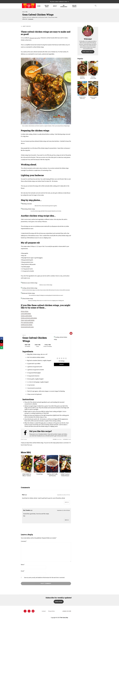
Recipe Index (47, 6)
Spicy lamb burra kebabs (27, 322)
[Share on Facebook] (1, 338)
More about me (87, 51)
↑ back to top (66, 611)
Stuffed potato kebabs (26, 324)
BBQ (26, 12)
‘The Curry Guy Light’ (34, 38)
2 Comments (30, 19)
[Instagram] (29, 611)
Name (23, 564)
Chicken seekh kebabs (26, 316)
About (55, 6)
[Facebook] (25, 611)
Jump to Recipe (26, 26)
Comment (24, 541)
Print (61, 364)
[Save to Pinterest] (1, 344)
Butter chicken (24, 311)
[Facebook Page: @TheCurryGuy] (25, 433)
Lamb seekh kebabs (26, 313)
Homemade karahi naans (27, 327)
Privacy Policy (51, 611)
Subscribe (58, 601)
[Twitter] (33, 611)
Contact (44, 611)
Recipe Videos (74, 6)
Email (23, 571)
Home (38, 6)
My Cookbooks (63, 6)
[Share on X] (1, 341)
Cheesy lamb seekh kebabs (27, 320)
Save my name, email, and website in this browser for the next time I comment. (44, 577)
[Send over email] (1, 347)
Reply (67, 502)
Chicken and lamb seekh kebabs (29, 318)
